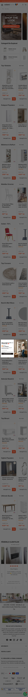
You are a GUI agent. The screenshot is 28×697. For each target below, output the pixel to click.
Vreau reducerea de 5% (7, 353)
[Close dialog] (26, 340)
